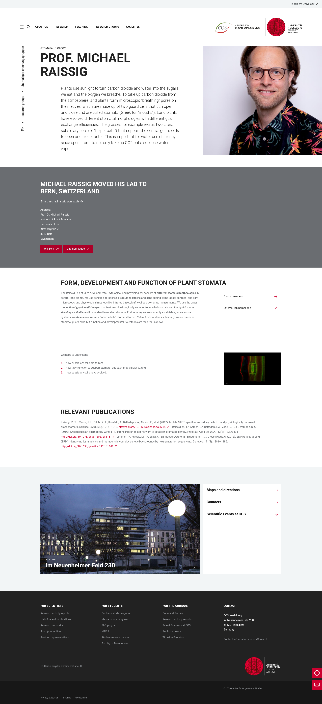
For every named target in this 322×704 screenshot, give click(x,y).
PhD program (109, 625)
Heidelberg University (302, 4)
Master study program (114, 619)
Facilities (133, 26)
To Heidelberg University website (59, 666)
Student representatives (115, 637)
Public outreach (172, 631)
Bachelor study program (115, 613)
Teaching (81, 26)
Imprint (67, 697)
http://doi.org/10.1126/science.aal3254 (142, 427)
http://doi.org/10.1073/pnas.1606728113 (85, 436)
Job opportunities (50, 631)
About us (41, 26)
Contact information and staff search (245, 639)
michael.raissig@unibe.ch (63, 201)
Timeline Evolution (173, 637)
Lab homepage (76, 248)
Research (61, 26)
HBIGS (105, 631)
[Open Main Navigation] (23, 27)
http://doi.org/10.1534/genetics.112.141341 (87, 446)
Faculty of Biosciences (114, 643)
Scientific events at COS (177, 625)
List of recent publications (55, 619)
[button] (69, 606)
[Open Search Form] (30, 27)
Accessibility (81, 697)
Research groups (107, 26)
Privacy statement (49, 697)
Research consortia (51, 625)
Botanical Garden (173, 613)
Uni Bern (49, 248)
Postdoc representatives (54, 637)
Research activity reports (54, 613)
